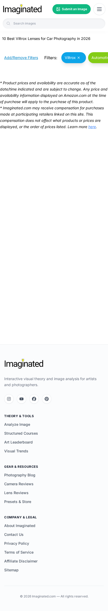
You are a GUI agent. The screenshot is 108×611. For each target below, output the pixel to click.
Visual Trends (16, 451)
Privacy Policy (16, 543)
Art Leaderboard (18, 442)
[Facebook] (34, 399)
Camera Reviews (19, 484)
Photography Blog (19, 475)
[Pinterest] (46, 399)
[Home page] (22, 9)
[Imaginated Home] (24, 363)
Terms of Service (19, 552)
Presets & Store (17, 501)
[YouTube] (21, 399)
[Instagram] (9, 399)
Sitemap (11, 570)
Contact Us (14, 534)
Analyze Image (17, 424)
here (92, 126)
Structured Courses (21, 433)
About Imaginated (19, 525)
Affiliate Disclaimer (20, 561)
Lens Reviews (16, 492)
